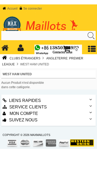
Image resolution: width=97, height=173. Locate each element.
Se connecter (32, 8)
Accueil (12, 8)
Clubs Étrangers (25, 58)
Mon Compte (23, 113)
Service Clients (28, 107)
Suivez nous (23, 120)
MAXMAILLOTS (40, 134)
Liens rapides (25, 100)
